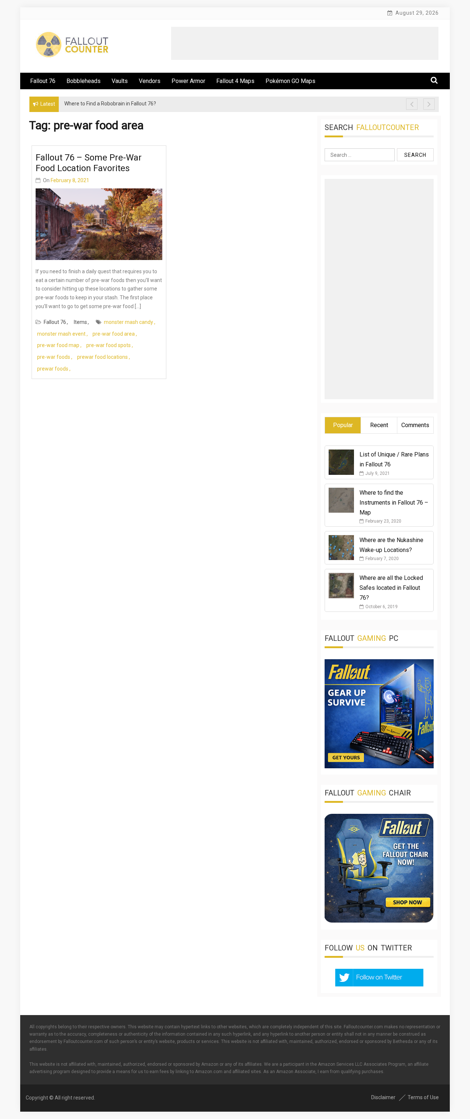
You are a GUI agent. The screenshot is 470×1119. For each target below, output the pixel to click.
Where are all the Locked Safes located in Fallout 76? (391, 587)
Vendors (149, 80)
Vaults (120, 80)
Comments (415, 425)
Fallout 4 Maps (235, 80)
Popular (343, 425)
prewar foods (52, 369)
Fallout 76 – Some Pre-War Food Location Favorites (89, 162)
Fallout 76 (42, 80)
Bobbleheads (83, 80)
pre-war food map (58, 345)
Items (80, 322)
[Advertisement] (304, 43)
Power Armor (188, 80)
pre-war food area (114, 334)
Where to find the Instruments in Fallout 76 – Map (393, 502)
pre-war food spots (108, 345)
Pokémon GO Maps (290, 80)
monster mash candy (128, 322)
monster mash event (61, 334)
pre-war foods (53, 357)
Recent (379, 425)
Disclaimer (383, 1097)
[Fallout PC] (379, 766)
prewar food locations (102, 357)
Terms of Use (423, 1097)
